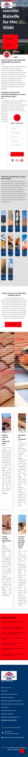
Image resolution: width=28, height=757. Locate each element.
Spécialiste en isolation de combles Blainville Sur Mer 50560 (14, 649)
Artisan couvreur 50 (6, 687)
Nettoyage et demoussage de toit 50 (10, 717)
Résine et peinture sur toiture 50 (9, 694)
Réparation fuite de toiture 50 (8, 710)
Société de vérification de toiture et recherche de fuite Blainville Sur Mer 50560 (14, 633)
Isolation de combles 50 (7, 714)
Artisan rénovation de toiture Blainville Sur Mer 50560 (15, 622)
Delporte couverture (14, 747)
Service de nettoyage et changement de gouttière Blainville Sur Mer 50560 (13, 628)
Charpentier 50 (5, 707)
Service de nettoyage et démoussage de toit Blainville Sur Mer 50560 (14, 654)
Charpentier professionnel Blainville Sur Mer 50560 (14, 638)
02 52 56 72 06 (8, 727)
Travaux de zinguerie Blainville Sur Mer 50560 (14, 659)
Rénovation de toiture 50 (7, 697)
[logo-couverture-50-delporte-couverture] (6, 5)
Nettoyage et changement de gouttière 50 (11, 700)
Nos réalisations (10, 38)
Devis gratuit (12, 324)
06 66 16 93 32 (16, 727)
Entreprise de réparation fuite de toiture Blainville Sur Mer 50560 (13, 644)
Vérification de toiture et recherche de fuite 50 (13, 704)
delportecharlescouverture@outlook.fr (14, 737)
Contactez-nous (9, 45)
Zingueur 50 (4, 691)
